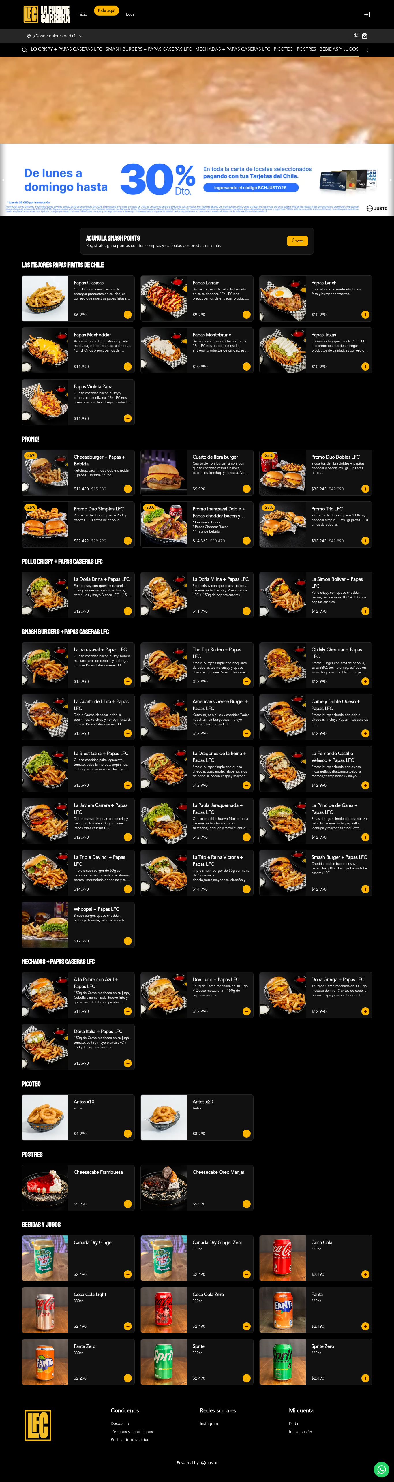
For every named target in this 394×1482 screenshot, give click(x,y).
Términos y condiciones (132, 1432)
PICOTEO (283, 49)
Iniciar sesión (300, 1432)
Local (130, 14)
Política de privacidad (130, 1440)
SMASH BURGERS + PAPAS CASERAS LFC (149, 49)
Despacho (120, 1424)
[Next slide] (390, 180)
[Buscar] (24, 50)
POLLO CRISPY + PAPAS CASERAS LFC (62, 49)
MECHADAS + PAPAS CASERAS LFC (232, 49)
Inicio (82, 14)
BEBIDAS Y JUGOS (339, 49)
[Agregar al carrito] (128, 315)
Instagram (209, 1424)
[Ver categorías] (367, 50)
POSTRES (306, 49)
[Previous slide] (3, 180)
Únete (297, 241)
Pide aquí (106, 16)
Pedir (294, 1424)
